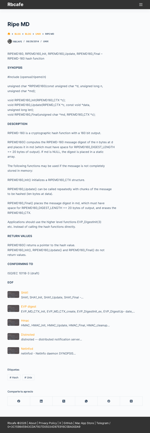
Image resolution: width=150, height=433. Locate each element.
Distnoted (28, 334)
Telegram (102, 423)
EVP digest (28, 306)
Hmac (25, 320)
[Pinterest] (109, 401)
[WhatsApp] (86, 401)
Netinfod (27, 348)
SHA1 (24, 292)
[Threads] (131, 401)
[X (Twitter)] (64, 401)
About (32, 423)
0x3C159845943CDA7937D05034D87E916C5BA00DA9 (44, 426)
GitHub (68, 423)
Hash (14, 377)
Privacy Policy (48, 423)
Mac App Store (84, 423)
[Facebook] (19, 401)
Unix (45, 41)
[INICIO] (9, 34)
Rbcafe (15, 4)
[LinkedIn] (41, 401)
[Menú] (140, 4)
